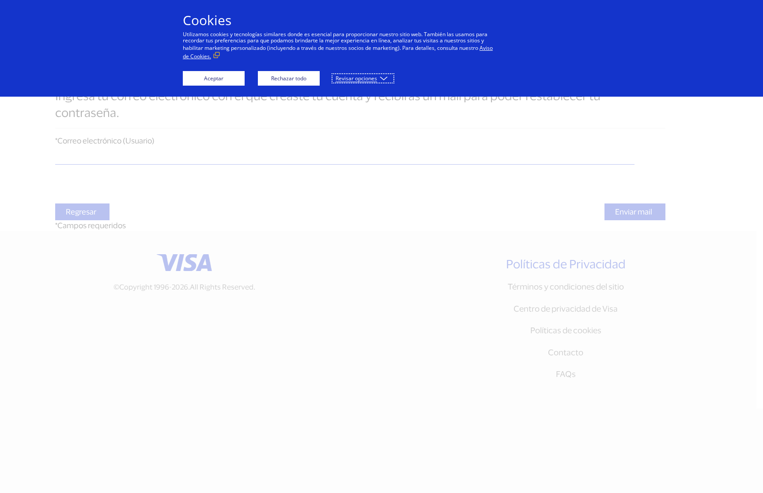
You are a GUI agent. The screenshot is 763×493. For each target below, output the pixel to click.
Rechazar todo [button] (288, 78)
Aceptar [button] (213, 78)
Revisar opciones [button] (356, 78)
